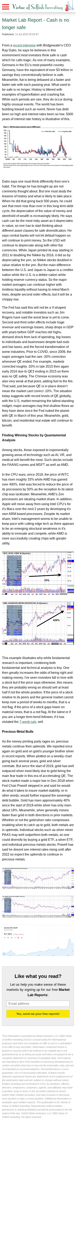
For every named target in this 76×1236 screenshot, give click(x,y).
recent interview (24, 45)
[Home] (37, 7)
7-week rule (27, 722)
